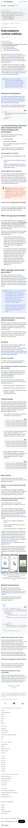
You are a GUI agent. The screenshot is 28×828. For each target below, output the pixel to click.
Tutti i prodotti (4, 813)
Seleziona (8, 139)
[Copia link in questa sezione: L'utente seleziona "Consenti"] (19, 153)
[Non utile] (16, 28)
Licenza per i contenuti (14, 694)
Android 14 (3, 764)
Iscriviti (22, 821)
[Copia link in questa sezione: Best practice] (12, 475)
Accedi (25, 1)
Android (2, 710)
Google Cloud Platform (6, 811)
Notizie (2, 718)
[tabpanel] (14, 620)
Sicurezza (3, 714)
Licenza (7, 818)
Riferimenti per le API (5, 780)
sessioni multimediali (17, 361)
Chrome (2, 807)
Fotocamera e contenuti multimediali (8, 734)
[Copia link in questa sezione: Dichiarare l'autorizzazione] (22, 93)
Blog (2, 720)
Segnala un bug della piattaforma (8, 790)
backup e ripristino (15, 301)
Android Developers (5, 23)
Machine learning (4, 730)
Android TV (3, 752)
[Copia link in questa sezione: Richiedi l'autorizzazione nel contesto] (24, 637)
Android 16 (3, 760)
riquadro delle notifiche (9, 167)
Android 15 (3, 762)
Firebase (3, 809)
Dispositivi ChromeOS (5, 748)
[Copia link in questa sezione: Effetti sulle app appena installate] (2, 218)
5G (1, 739)
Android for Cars (4, 750)
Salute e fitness (4, 732)
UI (17, 5)
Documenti (5, 24)
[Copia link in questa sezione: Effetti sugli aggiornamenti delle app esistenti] (12, 272)
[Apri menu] (2, 1)
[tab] (4, 604)
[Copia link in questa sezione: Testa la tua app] (14, 399)
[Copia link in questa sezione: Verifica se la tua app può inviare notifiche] (2, 661)
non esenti (7, 57)
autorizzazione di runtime (14, 56)
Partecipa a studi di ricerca (6, 796)
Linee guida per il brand (15, 818)
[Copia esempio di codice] (26, 110)
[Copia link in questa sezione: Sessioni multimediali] (14, 358)
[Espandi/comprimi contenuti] (10, 41)
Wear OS (3, 746)
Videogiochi (3, 728)
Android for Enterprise (5, 712)
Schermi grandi (4, 744)
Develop (3, 5)
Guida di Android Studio (6, 776)
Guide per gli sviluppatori (6, 778)
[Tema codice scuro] (24, 110)
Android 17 (3, 758)
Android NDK (3, 785)
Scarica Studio (4, 782)
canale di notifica (8, 255)
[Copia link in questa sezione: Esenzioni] (9, 342)
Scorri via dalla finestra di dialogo (11, 143)
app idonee (24, 278)
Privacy (2, 736)
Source (2, 716)
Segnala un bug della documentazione (9, 792)
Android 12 (3, 768)
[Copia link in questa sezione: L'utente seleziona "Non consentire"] (23, 171)
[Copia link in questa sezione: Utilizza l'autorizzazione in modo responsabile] (10, 672)
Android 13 (3, 766)
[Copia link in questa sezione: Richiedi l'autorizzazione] (20, 585)
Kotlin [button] (4, 604)
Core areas (11, 5)
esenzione (10, 177)
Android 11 (3, 771)
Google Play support (5, 794)
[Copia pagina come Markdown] (7, 37)
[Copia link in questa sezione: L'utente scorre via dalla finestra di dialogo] (2, 204)
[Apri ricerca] (18, 1)
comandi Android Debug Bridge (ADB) (17, 406)
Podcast (2, 723)
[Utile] (14, 28)
